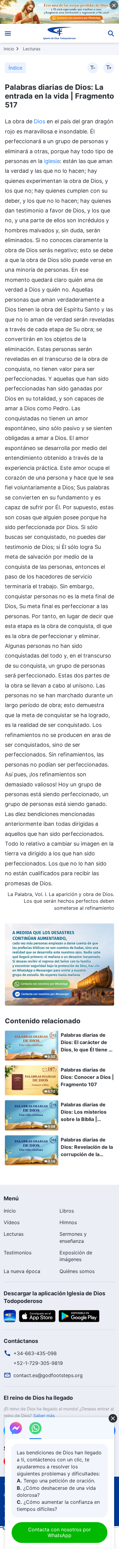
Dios (39, 121)
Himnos (68, 1222)
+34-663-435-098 (35, 1353)
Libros (67, 1211)
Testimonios (17, 1253)
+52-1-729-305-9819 (38, 1363)
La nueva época (22, 1271)
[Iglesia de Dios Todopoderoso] (59, 33)
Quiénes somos (77, 1271)
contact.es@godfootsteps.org (48, 1375)
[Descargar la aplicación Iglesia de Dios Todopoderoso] (10, 1315)
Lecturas (31, 48)
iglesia (52, 161)
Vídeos (12, 1222)
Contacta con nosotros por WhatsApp (59, 1532)
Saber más (44, 1415)
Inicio (9, 48)
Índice (15, 68)
